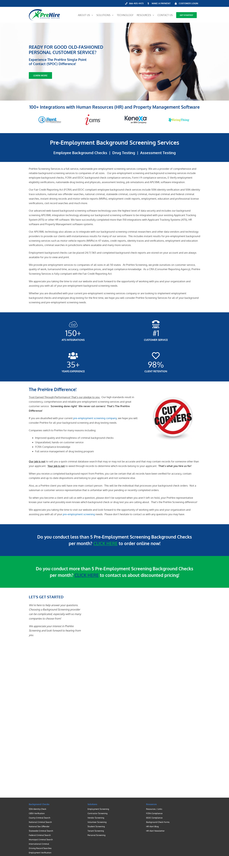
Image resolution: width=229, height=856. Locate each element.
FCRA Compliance (154, 813)
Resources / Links (154, 809)
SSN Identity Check (37, 809)
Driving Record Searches (40, 848)
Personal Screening (96, 835)
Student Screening (96, 826)
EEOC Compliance (154, 817)
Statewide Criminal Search (41, 831)
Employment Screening (98, 809)
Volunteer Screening (97, 822)
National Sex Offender (39, 826)
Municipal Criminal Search (41, 839)
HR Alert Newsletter (155, 831)
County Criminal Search (39, 817)
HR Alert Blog (152, 826)
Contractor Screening (97, 813)
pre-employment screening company (95, 418)
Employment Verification (40, 852)
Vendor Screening (96, 817)
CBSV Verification (37, 813)
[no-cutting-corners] (173, 396)
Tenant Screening (96, 831)
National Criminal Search (40, 822)
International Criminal (39, 844)
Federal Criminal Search (40, 835)
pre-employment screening (79, 514)
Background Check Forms (157, 822)
